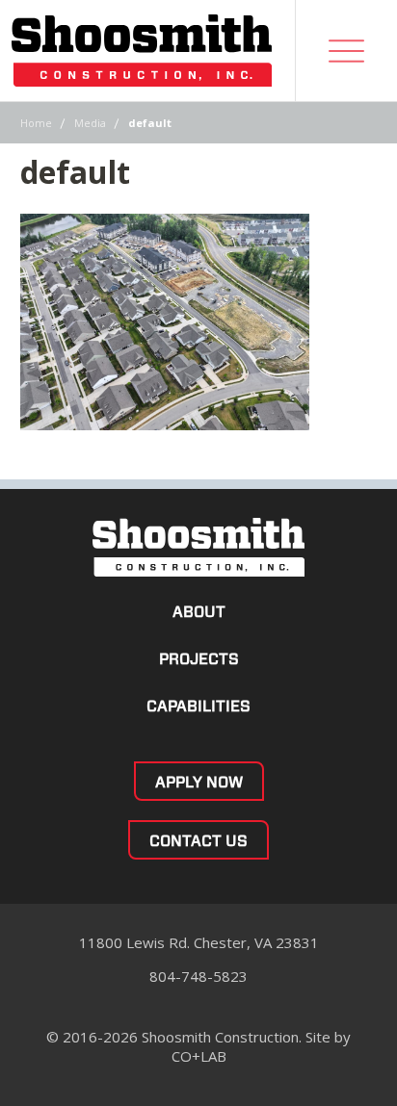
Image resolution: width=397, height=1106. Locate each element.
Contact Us (198, 841)
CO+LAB (199, 1056)
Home (36, 123)
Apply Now (199, 782)
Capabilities (198, 706)
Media (90, 123)
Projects (199, 659)
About (198, 612)
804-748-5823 (198, 976)
